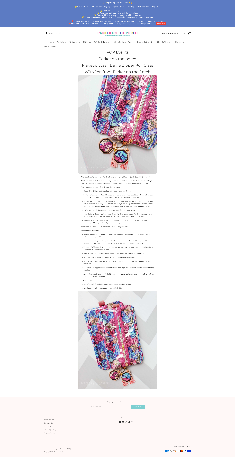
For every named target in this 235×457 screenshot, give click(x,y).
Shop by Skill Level (144, 42)
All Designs (61, 42)
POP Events (53, 46)
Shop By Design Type (123, 42)
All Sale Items (74, 42)
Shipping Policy (50, 430)
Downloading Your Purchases (57, 449)
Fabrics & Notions (101, 42)
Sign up (138, 407)
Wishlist (73, 449)
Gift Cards (87, 42)
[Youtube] (123, 422)
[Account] (184, 33)
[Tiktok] (129, 422)
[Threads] (132, 422)
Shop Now (161, 24)
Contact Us (48, 423)
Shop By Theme (163, 42)
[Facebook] (120, 422)
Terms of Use (49, 420)
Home (51, 42)
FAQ (68, 449)
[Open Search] (46, 33)
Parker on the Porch (60, 452)
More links (179, 42)
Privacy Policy (49, 433)
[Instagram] (126, 422)
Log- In (46, 449)
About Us (47, 426)
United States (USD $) (170, 33)
